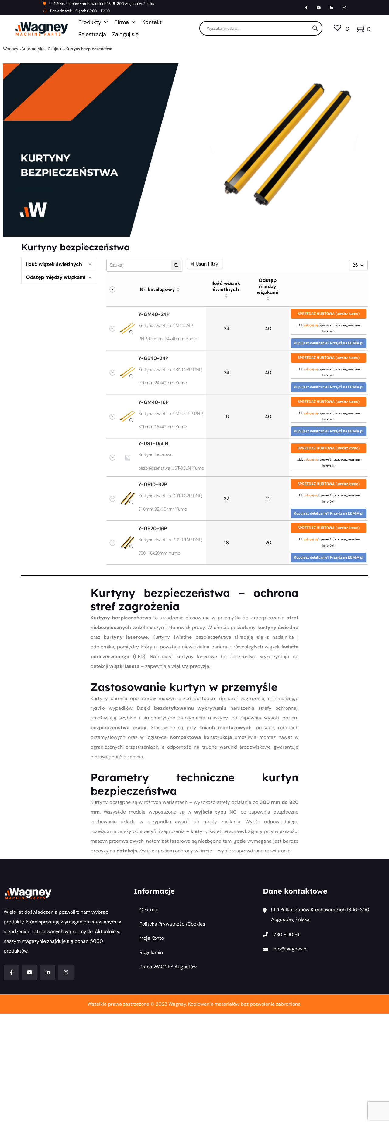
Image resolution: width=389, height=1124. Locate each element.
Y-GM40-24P (154, 314)
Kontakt (152, 22)
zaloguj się (311, 325)
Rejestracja (92, 34)
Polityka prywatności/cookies (172, 924)
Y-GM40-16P (153, 402)
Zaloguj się (125, 34)
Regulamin (151, 952)
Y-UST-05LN (153, 444)
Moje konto (151, 938)
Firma (122, 22)
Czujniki (55, 48)
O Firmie (148, 909)
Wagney (10, 48)
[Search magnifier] (315, 28)
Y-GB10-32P (152, 485)
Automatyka (33, 48)
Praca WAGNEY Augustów (168, 966)
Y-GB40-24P (153, 358)
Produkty (89, 22)
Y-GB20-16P (152, 529)
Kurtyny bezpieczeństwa (88, 48)
